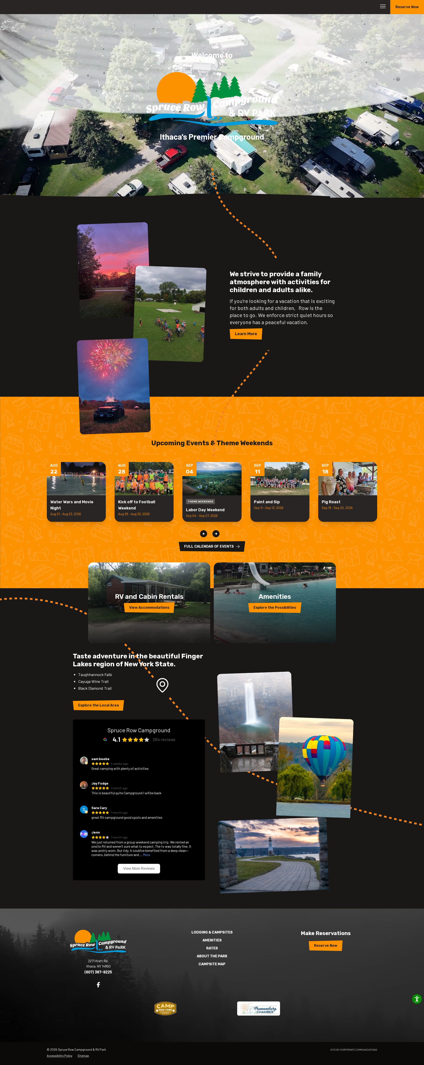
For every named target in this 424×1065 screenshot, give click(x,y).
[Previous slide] (204, 534)
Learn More (246, 333)
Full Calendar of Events (209, 546)
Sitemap (83, 1055)
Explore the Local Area (98, 705)
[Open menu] (383, 6)
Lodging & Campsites (212, 932)
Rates (212, 948)
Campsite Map (212, 964)
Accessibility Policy (59, 1055)
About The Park (212, 956)
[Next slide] (216, 534)
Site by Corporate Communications (353, 1049)
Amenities (212, 940)
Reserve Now (407, 7)
